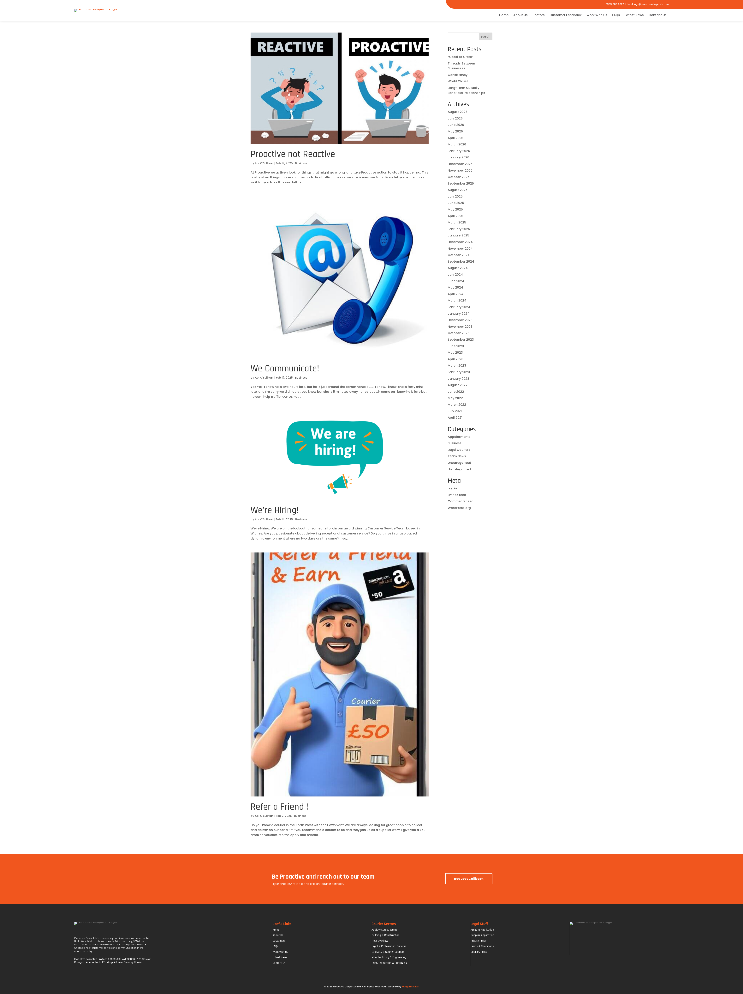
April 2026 (455, 138)
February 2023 (459, 372)
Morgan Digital (410, 986)
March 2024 (457, 300)
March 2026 (457, 144)
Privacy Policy (478, 941)
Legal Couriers (459, 450)
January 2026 (458, 157)
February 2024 (459, 307)
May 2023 (455, 352)
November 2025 (460, 170)
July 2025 (455, 196)
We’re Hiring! (275, 510)
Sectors (538, 15)
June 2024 (456, 281)
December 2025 (460, 164)
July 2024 (455, 274)
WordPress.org (459, 508)
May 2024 (455, 287)
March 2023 (457, 365)
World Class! (458, 81)
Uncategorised (459, 462)
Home (503, 15)
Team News (457, 456)
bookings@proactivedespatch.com (647, 4)
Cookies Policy (479, 952)
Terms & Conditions (482, 946)
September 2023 (461, 339)
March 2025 (457, 222)
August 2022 (457, 385)
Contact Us (658, 15)
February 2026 (459, 151)
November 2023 (460, 326)
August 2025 (457, 190)
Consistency (457, 75)
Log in (452, 488)
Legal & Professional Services (389, 946)
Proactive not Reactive (293, 154)
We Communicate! (285, 369)
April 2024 (455, 294)
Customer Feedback (566, 15)
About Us (520, 15)
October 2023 (458, 333)
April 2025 (455, 216)
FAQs (616, 15)
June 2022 (456, 391)
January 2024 (458, 313)
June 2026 (456, 125)
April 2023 (455, 359)
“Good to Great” (460, 57)
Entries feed (457, 495)
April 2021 (455, 417)
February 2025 (459, 229)
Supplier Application (482, 935)
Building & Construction (386, 935)
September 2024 (461, 261)
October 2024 (459, 255)
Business (301, 163)
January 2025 (458, 235)
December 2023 (460, 320)
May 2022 (455, 398)
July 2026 (455, 118)
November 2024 (460, 248)
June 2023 (456, 346)
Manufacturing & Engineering (389, 957)
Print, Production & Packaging (389, 963)
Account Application (482, 930)
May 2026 (455, 131)
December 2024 (460, 242)
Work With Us (596, 15)
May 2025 (455, 209)
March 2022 (457, 404)
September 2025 (461, 183)
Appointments (459, 437)
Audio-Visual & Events (384, 930)
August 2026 (457, 112)
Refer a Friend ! (279, 807)
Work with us (280, 952)
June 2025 (456, 203)
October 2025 (458, 177)
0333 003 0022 (615, 4)
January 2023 (458, 378)
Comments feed (460, 501)
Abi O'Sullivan (264, 163)
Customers (278, 941)
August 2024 (458, 268)
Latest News (634, 15)
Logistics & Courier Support (388, 952)
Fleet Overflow (380, 941)
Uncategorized (459, 469)
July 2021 (455, 411)
